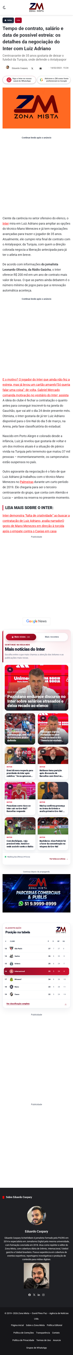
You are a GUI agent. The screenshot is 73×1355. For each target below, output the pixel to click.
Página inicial (17, 1325)
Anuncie (57, 1340)
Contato (56, 1332)
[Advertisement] (36, 177)
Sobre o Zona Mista (35, 1325)
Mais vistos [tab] (22, 637)
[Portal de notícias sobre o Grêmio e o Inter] (36, 7)
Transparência (43, 1332)
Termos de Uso (43, 1340)
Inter (18, 20)
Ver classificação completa (36, 1004)
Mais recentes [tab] (52, 637)
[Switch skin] (4, 9)
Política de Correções (23, 1332)
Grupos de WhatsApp (36, 1347)
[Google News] (36, 621)
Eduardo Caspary (20, 68)
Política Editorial (54, 1325)
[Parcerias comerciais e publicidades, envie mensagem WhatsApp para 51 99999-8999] (36, 893)
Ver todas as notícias (59, 859)
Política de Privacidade (23, 1340)
